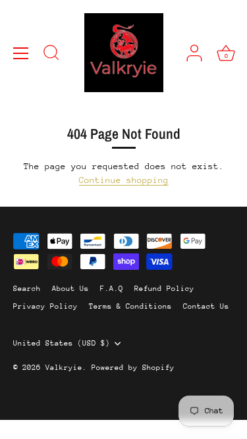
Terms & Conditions (130, 306)
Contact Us (206, 306)
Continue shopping (124, 180)
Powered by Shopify (133, 367)
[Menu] (21, 53)
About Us (70, 288)
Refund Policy (164, 288)
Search (27, 288)
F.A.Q (111, 288)
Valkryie (63, 367)
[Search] (51, 54)
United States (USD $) (61, 343)
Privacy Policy (45, 306)
